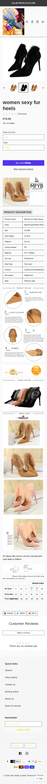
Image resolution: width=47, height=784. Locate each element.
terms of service (13, 706)
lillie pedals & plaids (18, 775)
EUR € (30, 745)
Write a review (23, 633)
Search (8, 670)
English (16, 745)
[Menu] (42, 22)
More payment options (23, 169)
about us (9, 698)
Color (5, 143)
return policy (11, 677)
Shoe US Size (9, 132)
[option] (13, 87)
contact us (10, 684)
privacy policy (12, 691)
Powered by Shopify (35, 775)
